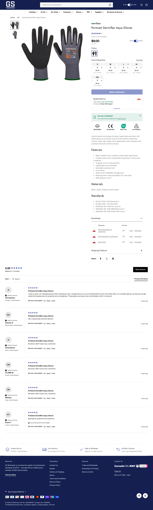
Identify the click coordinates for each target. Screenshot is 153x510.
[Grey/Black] (94, 53)
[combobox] (76, 4)
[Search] (110, 5)
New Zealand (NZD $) (16, 492)
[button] (117, 33)
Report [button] (49, 300)
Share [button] (53, 300)
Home (12, 17)
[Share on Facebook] (100, 258)
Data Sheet (102, 242)
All (18, 17)
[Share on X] (106, 258)
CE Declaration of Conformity (108, 236)
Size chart (139, 60)
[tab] (141, 279)
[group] (16, 268)
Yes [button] (45, 300)
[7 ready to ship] (128, 64)
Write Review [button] (140, 269)
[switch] (130, 5)
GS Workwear (15, 502)
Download (137, 231)
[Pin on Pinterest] (113, 258)
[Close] (140, 116)
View (131, 231)
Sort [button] (7, 279)
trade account (121, 118)
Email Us (117, 471)
